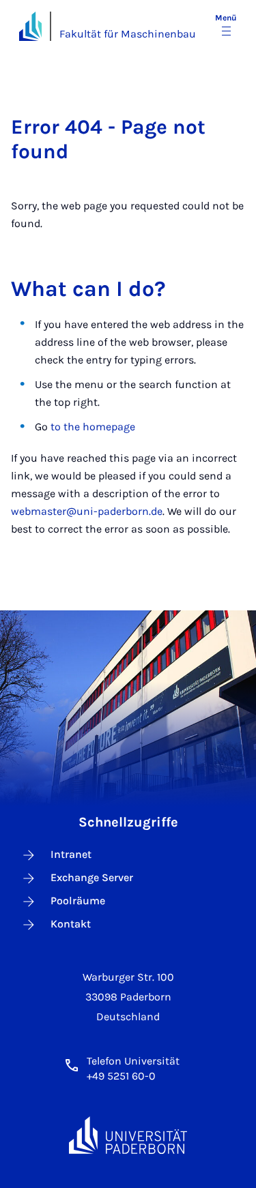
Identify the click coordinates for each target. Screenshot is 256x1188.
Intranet (71, 854)
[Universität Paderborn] (128, 1135)
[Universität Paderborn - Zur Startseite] (30, 26)
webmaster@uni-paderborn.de (86, 511)
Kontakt (71, 923)
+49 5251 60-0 (121, 1075)
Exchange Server (92, 877)
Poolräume (78, 900)
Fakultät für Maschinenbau (127, 33)
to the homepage (93, 426)
